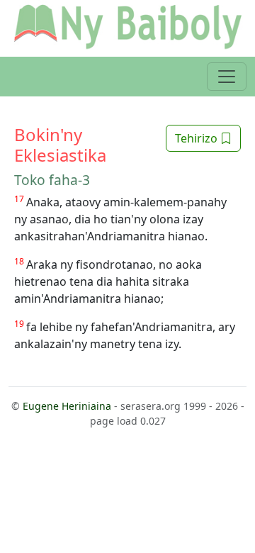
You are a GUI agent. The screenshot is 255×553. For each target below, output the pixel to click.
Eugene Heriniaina (67, 406)
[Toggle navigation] (226, 76)
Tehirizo (197, 138)
